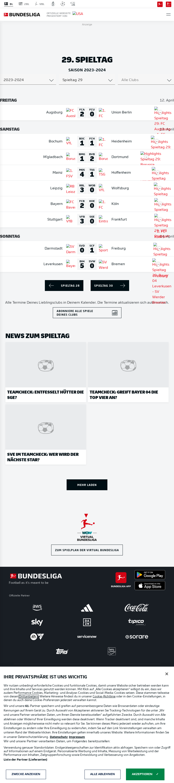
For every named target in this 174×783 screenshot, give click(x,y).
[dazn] (87, 622)
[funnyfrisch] (112, 651)
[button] (168, 14)
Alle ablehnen (102, 774)
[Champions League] (62, 4)
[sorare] (137, 637)
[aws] (37, 607)
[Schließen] (167, 674)
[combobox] (28, 80)
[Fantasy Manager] (168, 4)
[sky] (37, 622)
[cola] (137, 608)
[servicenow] (87, 637)
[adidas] (87, 608)
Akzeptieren (142, 774)
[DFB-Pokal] (53, 4)
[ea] (37, 636)
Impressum (77, 737)
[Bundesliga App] (160, 4)
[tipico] (137, 622)
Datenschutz (59, 737)
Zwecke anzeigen (26, 774)
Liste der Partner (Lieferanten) (25, 759)
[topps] (62, 651)
